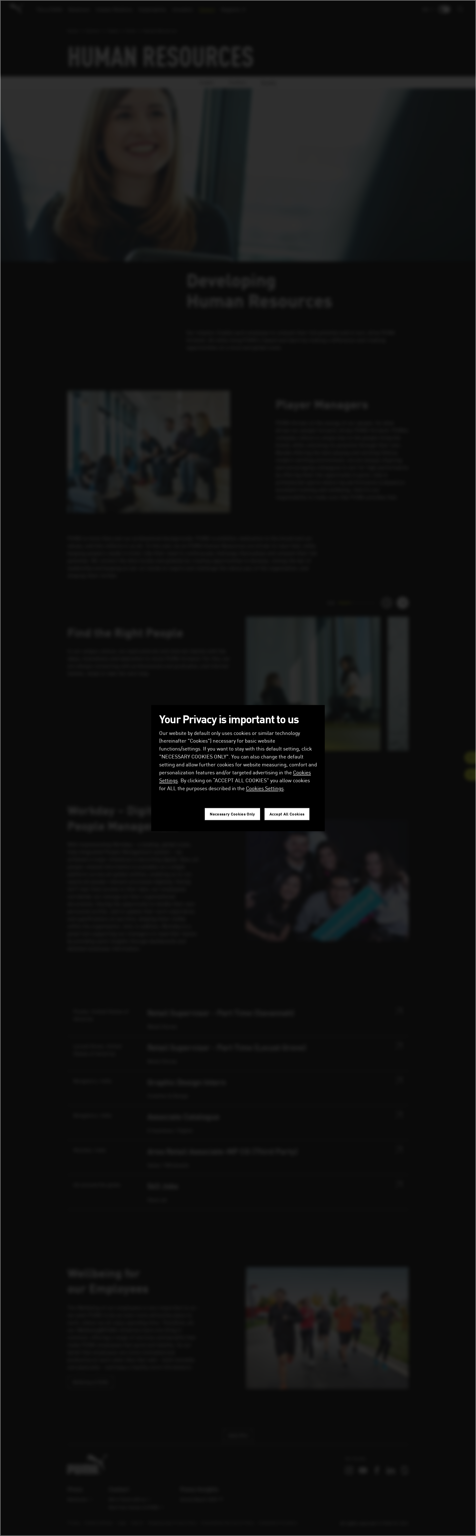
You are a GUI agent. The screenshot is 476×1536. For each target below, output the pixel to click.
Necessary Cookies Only (232, 813)
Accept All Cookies (287, 813)
